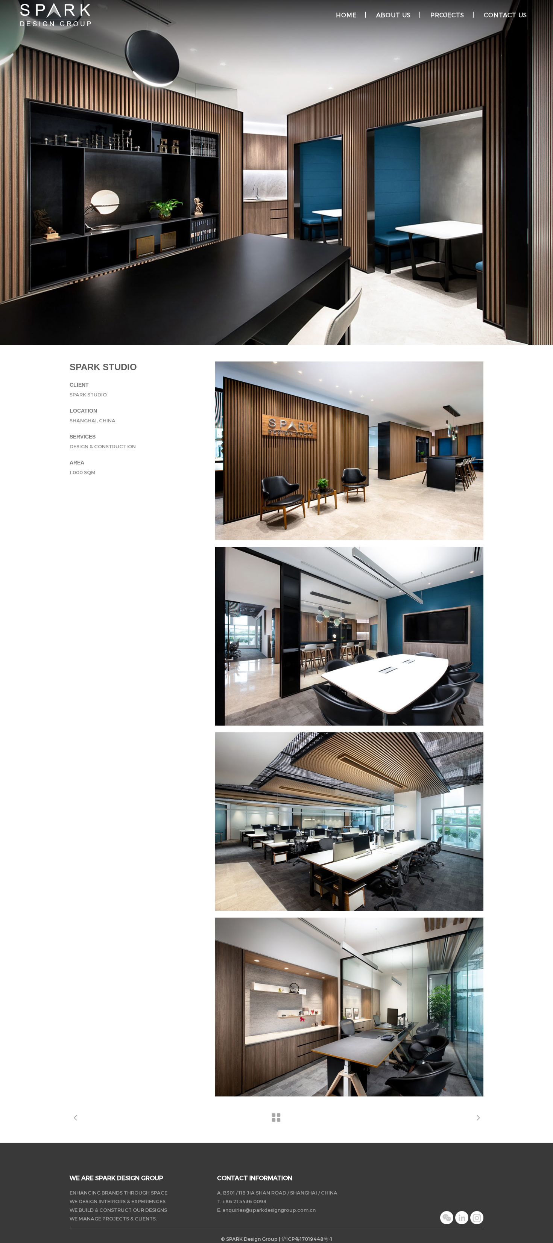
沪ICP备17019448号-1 (306, 1239)
